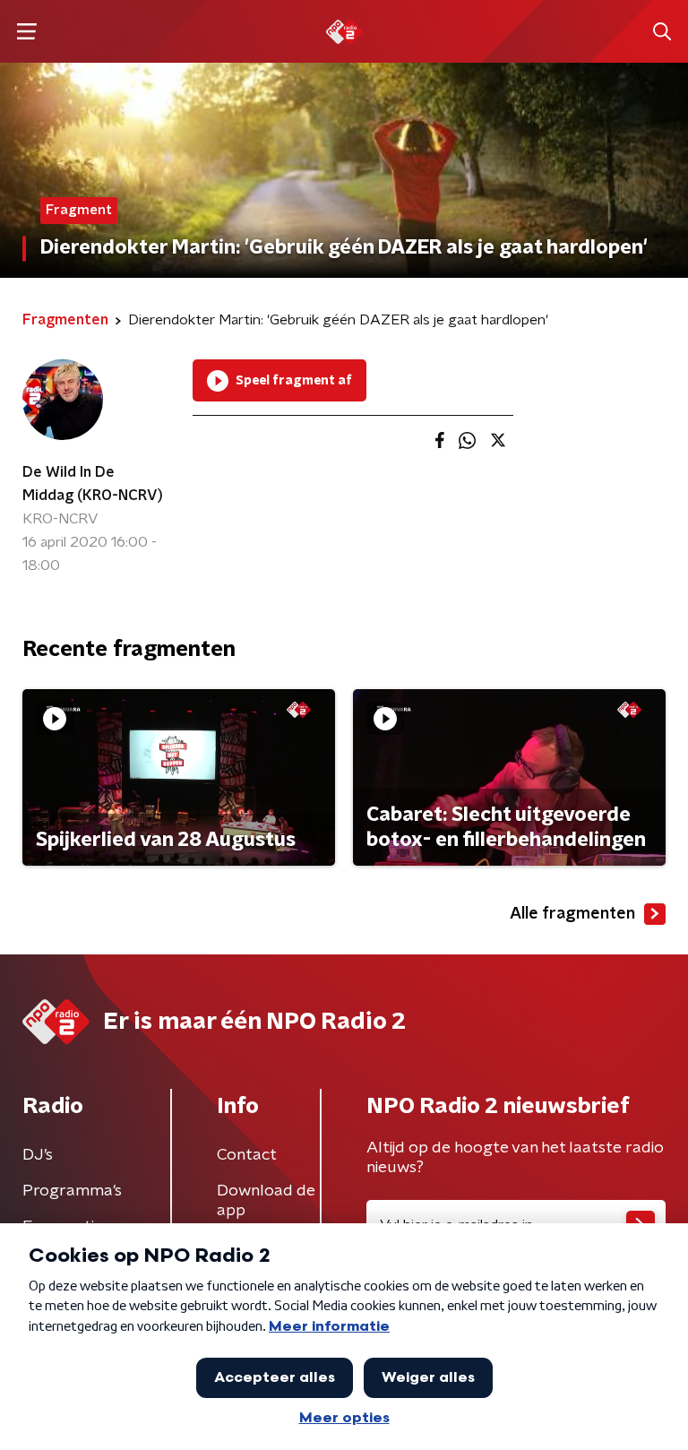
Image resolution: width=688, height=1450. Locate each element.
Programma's (72, 1191)
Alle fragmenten (572, 914)
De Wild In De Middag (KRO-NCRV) (92, 484)
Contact (247, 1155)
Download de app (266, 1201)
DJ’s (37, 1155)
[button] (26, 31)
